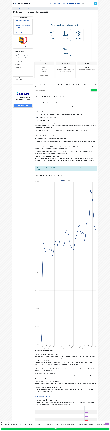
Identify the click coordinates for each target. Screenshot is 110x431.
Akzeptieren (55, 428)
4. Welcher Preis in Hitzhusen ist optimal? (21, 27)
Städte (54, 3)
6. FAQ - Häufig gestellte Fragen (20, 32)
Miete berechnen (72, 3)
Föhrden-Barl (37, 419)
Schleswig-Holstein (19, 8)
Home (51, 3)
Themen (79, 3)
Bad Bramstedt (38, 416)
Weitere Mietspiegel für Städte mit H (42, 396)
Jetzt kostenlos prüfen (23, 105)
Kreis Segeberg (26, 8)
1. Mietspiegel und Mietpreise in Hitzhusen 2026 (22, 20)
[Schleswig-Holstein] (23, 40)
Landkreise (59, 3)
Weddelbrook (37, 412)
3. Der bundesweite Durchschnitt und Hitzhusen (22, 25)
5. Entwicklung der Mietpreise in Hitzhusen (21, 30)
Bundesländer (65, 3)
